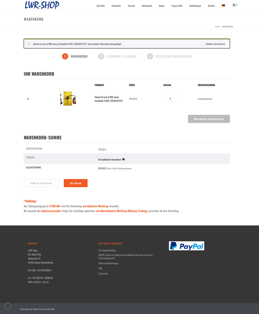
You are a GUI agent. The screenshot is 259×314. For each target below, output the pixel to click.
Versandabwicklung (107, 250)
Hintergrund (147, 5)
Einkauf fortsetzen (215, 43)
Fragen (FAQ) (177, 5)
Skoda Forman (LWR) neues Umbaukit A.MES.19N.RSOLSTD (108, 98)
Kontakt (211, 5)
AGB (100, 268)
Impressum (103, 273)
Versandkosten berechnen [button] (109, 159)
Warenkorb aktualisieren (209, 119)
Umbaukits (116, 5)
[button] (8, 306)
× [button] (28, 99)
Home (217, 26)
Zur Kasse (75, 183)
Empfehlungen (195, 5)
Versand (131, 5)
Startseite (101, 5)
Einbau (162, 5)
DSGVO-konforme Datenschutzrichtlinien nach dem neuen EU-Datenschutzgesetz (125, 256)
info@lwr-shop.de (41, 282)
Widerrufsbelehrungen (108, 263)
